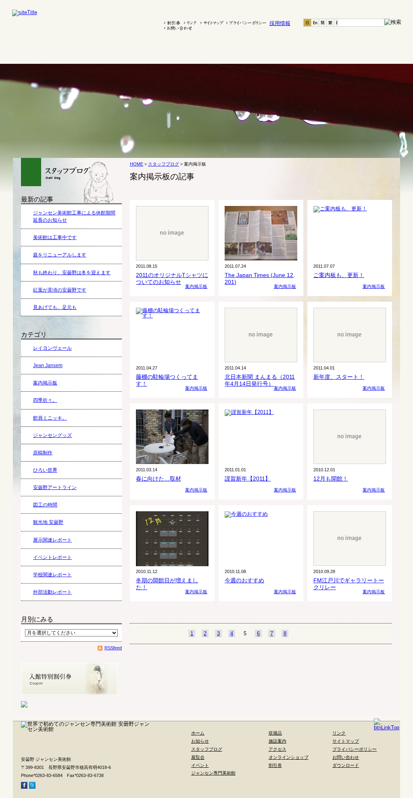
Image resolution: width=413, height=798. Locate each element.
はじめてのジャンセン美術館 (218, 51)
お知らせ (61, 51)
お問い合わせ (345, 757)
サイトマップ (345, 741)
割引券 (275, 765)
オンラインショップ (375, 51)
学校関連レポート (52, 575)
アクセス (334, 51)
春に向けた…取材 (158, 478)
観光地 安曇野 (48, 522)
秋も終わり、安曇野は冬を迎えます (72, 272)
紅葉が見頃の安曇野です (59, 290)
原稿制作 (42, 453)
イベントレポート (52, 557)
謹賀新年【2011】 (248, 478)
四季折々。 (45, 400)
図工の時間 (45, 505)
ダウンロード (345, 765)
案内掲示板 (45, 383)
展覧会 (140, 51)
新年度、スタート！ (338, 377)
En (315, 23)
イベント (171, 51)
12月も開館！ (330, 478)
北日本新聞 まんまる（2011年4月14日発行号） (260, 380)
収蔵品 (266, 51)
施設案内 (300, 51)
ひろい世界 (45, 470)
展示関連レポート (52, 540)
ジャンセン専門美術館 (213, 773)
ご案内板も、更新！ (338, 275)
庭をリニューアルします (59, 255)
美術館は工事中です (55, 237)
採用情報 (279, 23)
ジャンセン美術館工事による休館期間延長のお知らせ (74, 216)
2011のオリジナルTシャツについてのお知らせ (172, 278)
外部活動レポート (52, 592)
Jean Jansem (48, 365)
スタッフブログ (101, 51)
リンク (339, 733)
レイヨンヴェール (52, 348)
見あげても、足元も (55, 307)
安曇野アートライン (55, 487)
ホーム (28, 51)
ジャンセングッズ (52, 435)
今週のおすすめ (244, 580)
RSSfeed (113, 647)
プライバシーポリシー (354, 749)
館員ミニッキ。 (50, 418)
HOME (136, 164)
